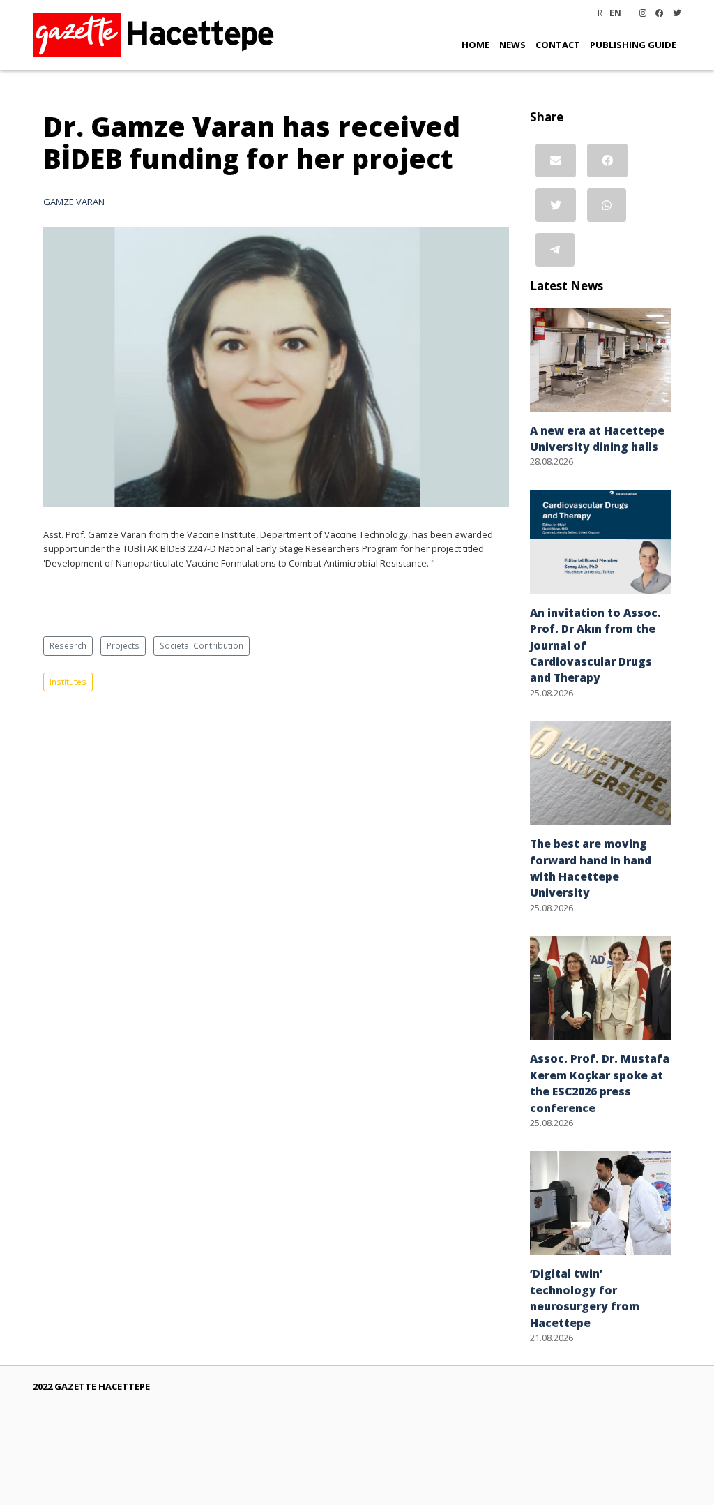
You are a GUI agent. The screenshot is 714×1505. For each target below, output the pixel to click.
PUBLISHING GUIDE (633, 44)
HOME (475, 44)
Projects (123, 645)
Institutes (68, 681)
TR (597, 12)
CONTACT (558, 44)
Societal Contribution (201, 645)
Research (68, 645)
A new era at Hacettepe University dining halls (597, 438)
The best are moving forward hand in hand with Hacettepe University (590, 868)
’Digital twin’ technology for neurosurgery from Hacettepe (584, 1298)
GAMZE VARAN (74, 201)
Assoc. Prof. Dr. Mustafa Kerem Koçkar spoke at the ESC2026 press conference (599, 1083)
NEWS (512, 44)
